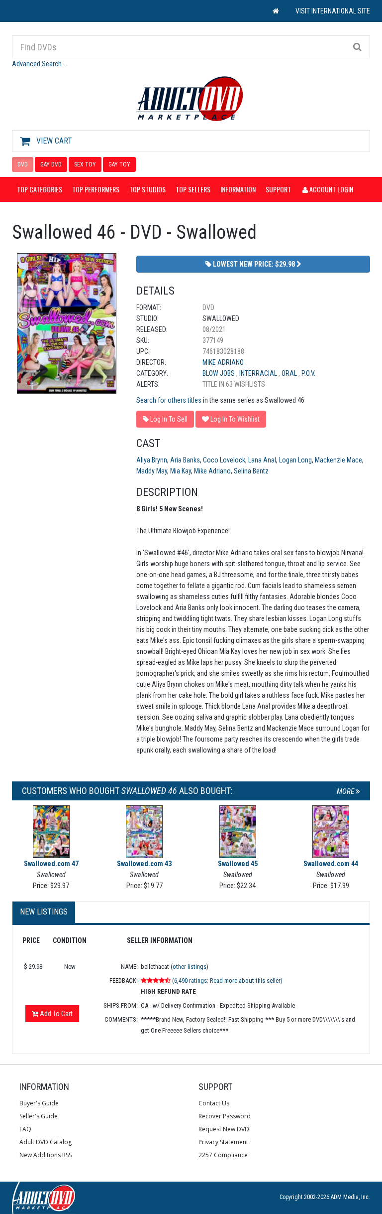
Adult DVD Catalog (45, 1142)
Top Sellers (193, 189)
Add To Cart (55, 1014)
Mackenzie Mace (338, 460)
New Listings (44, 911)
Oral (290, 373)
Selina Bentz (251, 471)
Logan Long (295, 460)
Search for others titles (168, 400)
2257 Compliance (223, 1155)
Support (278, 189)
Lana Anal (262, 460)
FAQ (25, 1129)
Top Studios (147, 189)
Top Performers (95, 189)
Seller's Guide (38, 1116)
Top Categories (39, 189)
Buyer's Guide (39, 1103)
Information (238, 189)
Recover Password (224, 1116)
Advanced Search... (39, 64)
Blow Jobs (219, 373)
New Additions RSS (45, 1155)
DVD (22, 164)
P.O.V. (308, 373)
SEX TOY (85, 164)
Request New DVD (223, 1129)
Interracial (259, 373)
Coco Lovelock (224, 460)
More (346, 791)
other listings (189, 966)
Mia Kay (180, 471)
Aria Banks (185, 460)
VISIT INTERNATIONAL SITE (332, 11)
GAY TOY (119, 164)
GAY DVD (51, 164)
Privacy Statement (223, 1142)
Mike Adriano (223, 362)
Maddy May (151, 471)
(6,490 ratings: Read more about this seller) (227, 980)
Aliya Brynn (151, 460)
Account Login (330, 189)
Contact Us (213, 1103)
